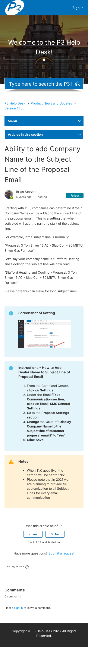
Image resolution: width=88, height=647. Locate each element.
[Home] (14, 7)
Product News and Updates (51, 103)
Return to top (14, 567)
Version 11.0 (13, 108)
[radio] (33, 534)
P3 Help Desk (14, 103)
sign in (18, 607)
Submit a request (61, 553)
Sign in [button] (78, 8)
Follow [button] (74, 195)
